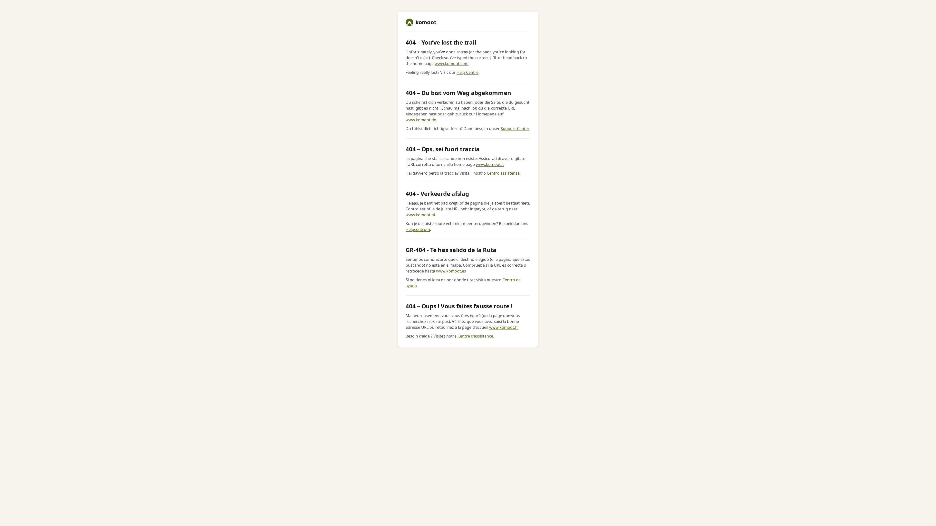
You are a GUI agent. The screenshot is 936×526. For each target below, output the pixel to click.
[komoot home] (421, 22)
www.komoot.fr (503, 327)
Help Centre (467, 72)
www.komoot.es (451, 271)
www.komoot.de (421, 119)
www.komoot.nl (420, 214)
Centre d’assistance (475, 336)
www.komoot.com (451, 63)
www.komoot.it (490, 164)
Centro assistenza (503, 173)
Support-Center (515, 128)
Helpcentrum (418, 229)
